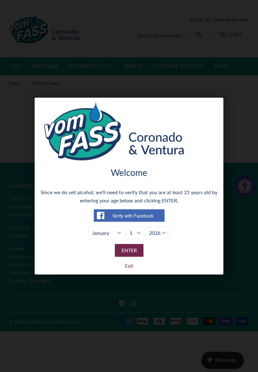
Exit (129, 266)
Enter (129, 250)
